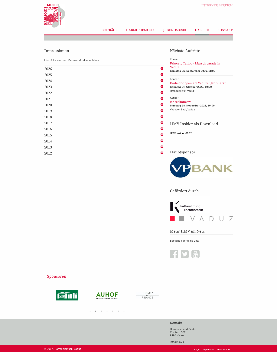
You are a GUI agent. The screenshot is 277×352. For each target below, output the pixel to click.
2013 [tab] (48, 147)
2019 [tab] (48, 111)
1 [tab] (90, 311)
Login (197, 349)
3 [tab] (101, 311)
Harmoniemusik (140, 30)
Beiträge (109, 30)
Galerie (202, 30)
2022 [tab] (48, 93)
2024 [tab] (48, 80)
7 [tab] (124, 311)
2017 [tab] (48, 123)
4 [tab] (107, 311)
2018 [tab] (48, 117)
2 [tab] (96, 311)
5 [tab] (113, 311)
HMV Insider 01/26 (181, 133)
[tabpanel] (67, 296)
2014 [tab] (48, 141)
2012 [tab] (48, 153)
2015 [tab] (48, 135)
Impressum (208, 349)
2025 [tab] (48, 74)
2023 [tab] (48, 87)
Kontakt (225, 30)
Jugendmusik (174, 30)
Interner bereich (217, 5)
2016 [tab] (48, 129)
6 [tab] (118, 311)
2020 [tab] (48, 105)
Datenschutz (223, 349)
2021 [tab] (48, 99)
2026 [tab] (48, 68)
